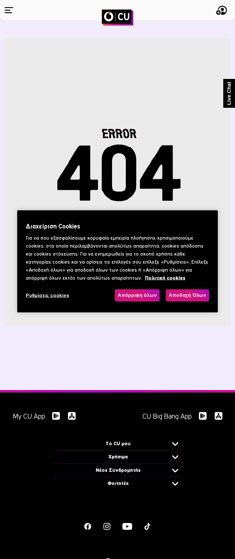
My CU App (29, 416)
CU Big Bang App (167, 416)
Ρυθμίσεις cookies (47, 295)
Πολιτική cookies (165, 278)
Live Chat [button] (229, 93)
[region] (117, 261)
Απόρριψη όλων (137, 295)
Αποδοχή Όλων (187, 295)
